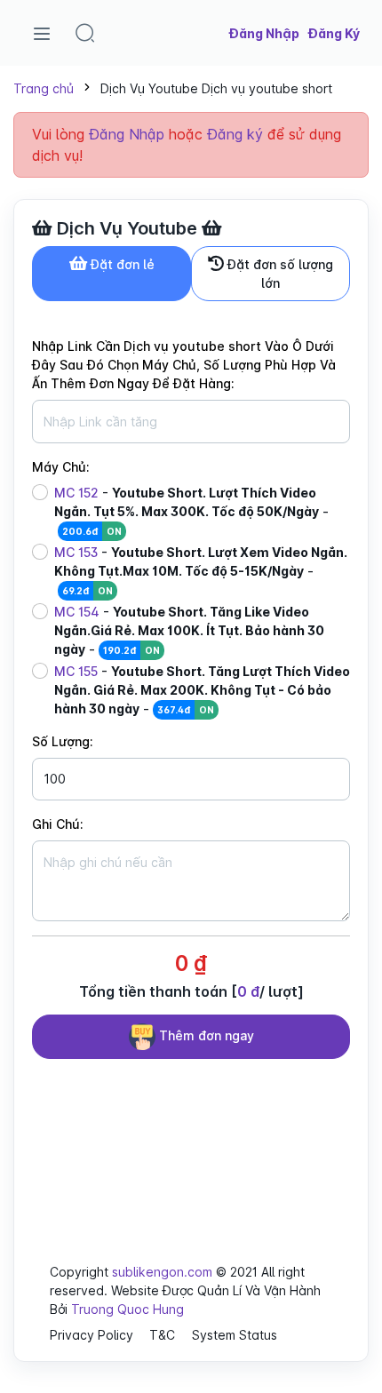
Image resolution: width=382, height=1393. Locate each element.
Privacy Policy (91, 1334)
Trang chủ (43, 88)
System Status (234, 1334)
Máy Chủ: (61, 466)
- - (191, 511)
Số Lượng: (62, 741)
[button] (85, 32)
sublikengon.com (162, 1271)
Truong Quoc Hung (127, 1309)
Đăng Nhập (126, 134)
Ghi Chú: (58, 824)
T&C (162, 1334)
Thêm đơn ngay (204, 1035)
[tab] (111, 273)
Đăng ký (235, 134)
